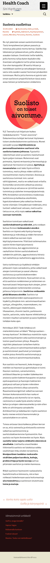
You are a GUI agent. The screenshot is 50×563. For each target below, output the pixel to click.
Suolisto (36, 34)
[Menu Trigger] (44, 6)
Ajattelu (17, 31)
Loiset (5, 34)
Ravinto (6, 31)
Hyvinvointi (22, 29)
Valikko (6, 14)
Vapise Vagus (11, 525)
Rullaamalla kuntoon (14, 529)
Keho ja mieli (33, 29)
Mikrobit (12, 34)
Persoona (21, 34)
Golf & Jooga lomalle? (15, 521)
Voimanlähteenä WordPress (25, 557)
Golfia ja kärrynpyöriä (33, 503)
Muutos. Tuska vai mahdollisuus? (19, 538)
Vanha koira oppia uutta (18, 499)
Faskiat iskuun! (12, 534)
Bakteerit (25, 31)
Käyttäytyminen (36, 31)
